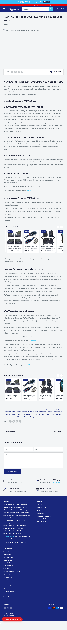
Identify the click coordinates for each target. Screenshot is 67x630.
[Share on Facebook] (12, 72)
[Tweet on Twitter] (19, 72)
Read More (56, 482)
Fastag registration (9, 414)
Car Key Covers (8, 574)
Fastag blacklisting (53, 409)
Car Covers (6, 551)
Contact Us (40, 513)
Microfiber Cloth (8, 591)
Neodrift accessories (10, 417)
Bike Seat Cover (8, 582)
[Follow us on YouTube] (11, 608)
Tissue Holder (7, 560)
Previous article (10, 431)
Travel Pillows (7, 597)
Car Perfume (7, 568)
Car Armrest (7, 594)
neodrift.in (27, 365)
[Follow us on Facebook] (4, 608)
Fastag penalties (47, 411)
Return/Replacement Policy (45, 516)
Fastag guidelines (28, 411)
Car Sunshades (8, 577)
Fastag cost (19, 411)
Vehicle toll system (31, 417)
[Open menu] (4, 9)
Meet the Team (41, 507)
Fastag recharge (57, 411)
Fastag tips (30, 414)
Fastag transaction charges (43, 414)
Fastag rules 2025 (21, 414)
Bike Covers (7, 554)
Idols (4, 588)
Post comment (12, 471)
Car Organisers (8, 565)
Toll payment (21, 417)
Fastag (45, 409)
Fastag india (38, 411)
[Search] (51, 9)
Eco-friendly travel (36, 409)
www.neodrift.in (8, 536)
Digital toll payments (23, 409)
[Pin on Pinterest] (15, 72)
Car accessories (12, 409)
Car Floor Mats (8, 557)
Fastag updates (56, 414)
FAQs (38, 510)
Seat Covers (7, 580)
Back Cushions (7, 585)
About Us (39, 504)
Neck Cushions (8, 563)
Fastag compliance (9, 411)
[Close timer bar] (65, 1)
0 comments (57, 71)
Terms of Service (42, 521)
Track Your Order (42, 519)
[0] (62, 9)
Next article (57, 431)
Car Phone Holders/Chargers (12, 571)
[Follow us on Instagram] (8, 608)
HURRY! (47, 1)
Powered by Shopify (8, 615)
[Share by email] (22, 72)
